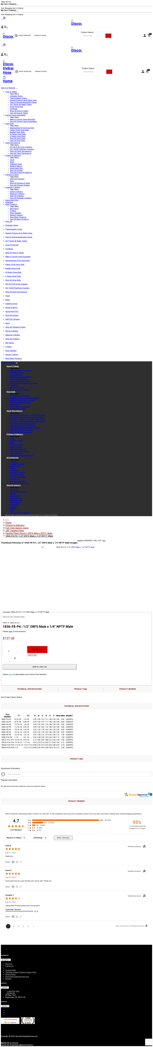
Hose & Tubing (11, 92)
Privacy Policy (10, 974)
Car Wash (14, 490)
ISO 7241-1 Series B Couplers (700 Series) (27, 422)
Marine (13, 494)
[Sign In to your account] (2, 55)
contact (4, 987)
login (10, 631)
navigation (5, 960)
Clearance (9, 202)
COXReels (14, 385)
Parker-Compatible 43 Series (22, 400)
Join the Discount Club (24, 515)
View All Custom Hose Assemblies (23, 121)
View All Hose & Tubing (19, 113)
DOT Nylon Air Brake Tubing (21, 104)
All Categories (12, 458)
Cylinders (14, 462)
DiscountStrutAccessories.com (17, 977)
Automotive (15, 496)
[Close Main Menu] (17, 88)
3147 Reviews (18, 830)
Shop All (8, 221)
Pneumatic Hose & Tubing (21, 377)
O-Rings (13, 211)
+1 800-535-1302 (12, 991)
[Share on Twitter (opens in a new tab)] (17, 862)
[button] (6, 55)
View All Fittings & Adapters (21, 172)
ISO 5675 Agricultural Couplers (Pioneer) (27, 417)
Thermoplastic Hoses (18, 98)
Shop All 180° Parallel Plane (14, 617)
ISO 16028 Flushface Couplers (22, 149)
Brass (12, 162)
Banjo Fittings (16, 447)
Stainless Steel (16, 164)
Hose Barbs (15, 405)
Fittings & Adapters (13, 155)
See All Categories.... (18, 481)
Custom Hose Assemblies (15, 115)
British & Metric (16, 166)
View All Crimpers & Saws (20, 185)
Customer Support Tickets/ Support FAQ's (21, 972)
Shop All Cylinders (17, 196)
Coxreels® (14, 470)
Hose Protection (16, 107)
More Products (11, 204)
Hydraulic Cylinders (12, 187)
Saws (12, 181)
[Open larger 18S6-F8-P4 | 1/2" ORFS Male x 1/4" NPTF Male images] (74, 547)
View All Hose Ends (17, 141)
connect (4, 1006)
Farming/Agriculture (18, 492)
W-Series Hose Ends (18, 134)
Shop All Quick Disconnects (21, 151)
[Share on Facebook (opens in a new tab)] (13, 862)
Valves (12, 468)
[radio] (76, 820)
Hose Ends (9, 124)
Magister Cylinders (17, 194)
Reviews (8, 979)
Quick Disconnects (12, 143)
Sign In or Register (8, 88)
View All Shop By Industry (20, 513)
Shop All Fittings (16, 170)
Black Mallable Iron (18, 449)
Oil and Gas (14, 504)
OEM (12, 511)
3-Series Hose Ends (17, 136)
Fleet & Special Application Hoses (23, 102)
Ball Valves (14, 209)
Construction (15, 502)
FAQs (55, 515)
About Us (38, 515)
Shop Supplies (15, 213)
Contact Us (47, 515)
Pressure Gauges (17, 473)
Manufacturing (16, 500)
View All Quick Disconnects (20, 153)
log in (11, 674)
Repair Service (16, 498)
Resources (9, 515)
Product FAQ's (10, 970)
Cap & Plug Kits (16, 453)
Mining (12, 509)
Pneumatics (15, 479)
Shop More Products (18, 217)
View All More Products (19, 219)
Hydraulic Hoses (16, 96)
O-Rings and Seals (17, 477)
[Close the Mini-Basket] (17, 4)
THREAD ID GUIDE (40, 71)
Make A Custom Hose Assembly (22, 119)
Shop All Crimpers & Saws (20, 183)
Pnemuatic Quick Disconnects (22, 426)
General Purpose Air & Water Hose (23, 100)
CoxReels (13, 109)
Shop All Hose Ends (17, 138)
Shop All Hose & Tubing (19, 111)
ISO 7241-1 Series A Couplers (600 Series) (27, 419)
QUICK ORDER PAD (25, 71)
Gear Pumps (15, 466)
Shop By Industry (13, 485)
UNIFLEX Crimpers (17, 179)
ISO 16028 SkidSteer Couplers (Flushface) (27, 415)
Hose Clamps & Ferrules (20, 407)
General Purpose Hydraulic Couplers (25, 428)
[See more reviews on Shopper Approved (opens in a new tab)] (20, 862)
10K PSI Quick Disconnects (21, 430)
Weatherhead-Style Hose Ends (22, 128)
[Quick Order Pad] (4, 45)
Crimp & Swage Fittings (20, 396)
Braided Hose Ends (17, 132)
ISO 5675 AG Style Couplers (21, 147)
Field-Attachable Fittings (20, 402)
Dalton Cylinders (16, 192)
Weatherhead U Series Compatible (24, 398)
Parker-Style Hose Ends (19, 130)
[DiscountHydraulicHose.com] (76, 49)
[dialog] (76, 6)
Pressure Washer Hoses (20, 381)
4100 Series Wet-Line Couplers (23, 424)
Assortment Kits (16, 168)
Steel (12, 160)
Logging (13, 507)
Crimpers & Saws (12, 175)
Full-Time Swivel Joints (19, 451)
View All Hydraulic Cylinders (20, 198)
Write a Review (63, 838)
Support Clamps (16, 215)
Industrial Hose (16, 375)
